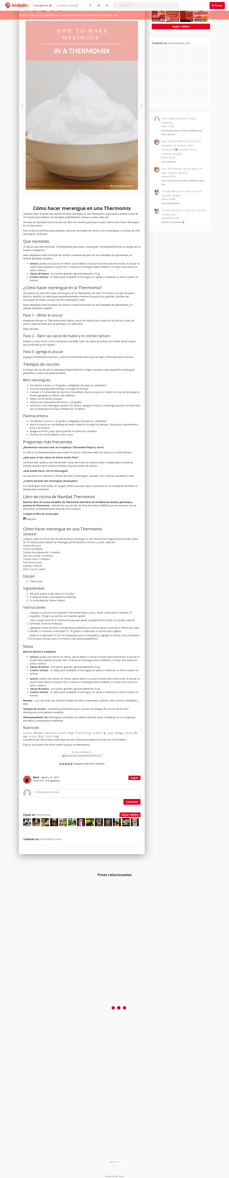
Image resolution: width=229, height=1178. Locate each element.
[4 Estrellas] (68, 764)
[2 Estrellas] (63, 764)
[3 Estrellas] (66, 764)
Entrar (218, 5)
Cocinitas (166, 191)
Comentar (132, 801)
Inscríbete (201, 15)
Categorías (41, 5)
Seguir (134, 777)
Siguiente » (114, 1161)
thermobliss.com (92, 755)
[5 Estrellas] (71, 764)
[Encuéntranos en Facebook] (90, 5)
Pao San (166, 118)
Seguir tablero (130, 814)
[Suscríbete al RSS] (107, 5)
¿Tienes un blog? (67, 5)
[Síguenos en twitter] (98, 5)
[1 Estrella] (60, 764)
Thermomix (43, 815)
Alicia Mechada (170, 141)
